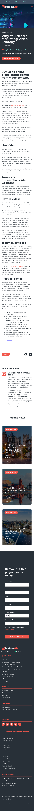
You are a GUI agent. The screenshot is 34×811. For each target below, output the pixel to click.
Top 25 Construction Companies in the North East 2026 (15, 530)
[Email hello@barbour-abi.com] (10, 1)
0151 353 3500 (6, 707)
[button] (26, 354)
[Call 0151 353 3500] (7, 1)
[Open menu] (32, 7)
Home (3, 53)
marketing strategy (17, 105)
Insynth (9, 340)
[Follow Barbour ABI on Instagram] (11, 724)
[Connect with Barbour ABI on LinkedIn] (15, 724)
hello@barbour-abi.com (9, 709)
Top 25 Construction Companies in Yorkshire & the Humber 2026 (15, 449)
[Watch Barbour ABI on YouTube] (7, 724)
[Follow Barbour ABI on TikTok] (19, 724)
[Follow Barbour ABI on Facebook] (3, 724)
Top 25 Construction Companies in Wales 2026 (16, 490)
